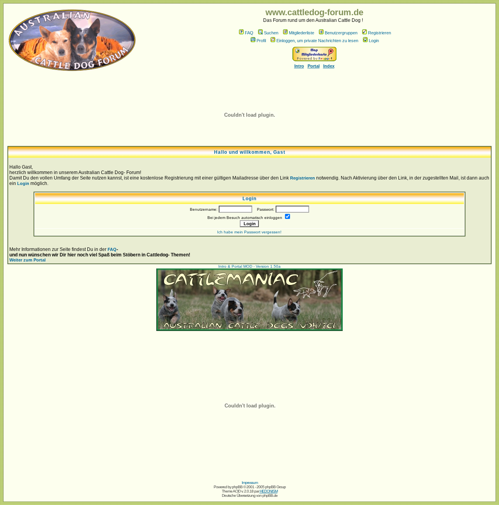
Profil (261, 40)
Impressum (250, 482)
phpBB (237, 487)
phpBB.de (270, 495)
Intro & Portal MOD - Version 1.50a (249, 266)
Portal (314, 66)
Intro (299, 66)
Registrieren (379, 32)
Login (374, 40)
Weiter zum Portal (27, 260)
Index (328, 66)
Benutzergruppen (341, 32)
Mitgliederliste (301, 32)
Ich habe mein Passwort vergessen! (249, 232)
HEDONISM (269, 491)
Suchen (271, 32)
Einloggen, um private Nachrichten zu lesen (317, 40)
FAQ (249, 32)
